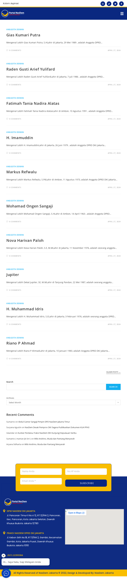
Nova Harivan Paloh (25, 240)
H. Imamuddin (19, 137)
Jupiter (12, 274)
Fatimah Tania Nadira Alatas (32, 103)
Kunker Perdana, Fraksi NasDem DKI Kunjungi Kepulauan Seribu (47, 433)
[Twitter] (115, 3)
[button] (122, 13)
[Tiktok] (109, 3)
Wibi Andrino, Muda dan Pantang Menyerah (54, 438)
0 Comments (15, 50)
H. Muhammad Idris (24, 308)
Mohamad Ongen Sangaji (29, 206)
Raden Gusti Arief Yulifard (30, 69)
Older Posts (113, 372)
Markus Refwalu (21, 171)
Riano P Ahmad (20, 343)
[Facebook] (121, 3)
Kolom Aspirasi (11, 3)
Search (9, 381)
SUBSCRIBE (86, 483)
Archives (10, 398)
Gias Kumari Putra (23, 34)
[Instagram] (103, 3)
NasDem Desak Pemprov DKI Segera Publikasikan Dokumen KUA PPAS (57, 427)
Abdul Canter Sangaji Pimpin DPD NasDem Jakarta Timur (44, 421)
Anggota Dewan (15, 29)
